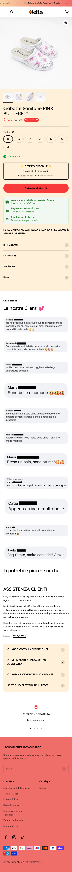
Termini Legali (11, 794)
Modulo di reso (11, 826)
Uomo (42, 788)
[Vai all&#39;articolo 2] (18, 97)
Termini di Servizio (13, 820)
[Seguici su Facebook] (5, 837)
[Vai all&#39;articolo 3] (29, 97)
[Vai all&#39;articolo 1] (8, 97)
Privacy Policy (10, 799)
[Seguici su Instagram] (14, 837)
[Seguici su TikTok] (22, 837)
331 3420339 (19, 636)
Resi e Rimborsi (11, 805)
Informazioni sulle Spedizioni (12, 813)
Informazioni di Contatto (16, 788)
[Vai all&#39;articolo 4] (40, 97)
